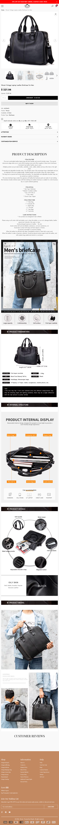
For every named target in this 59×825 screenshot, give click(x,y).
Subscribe (51, 807)
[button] (52, 6)
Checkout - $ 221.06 (33, 98)
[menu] (2, 6)
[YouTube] (10, 812)
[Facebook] (2, 812)
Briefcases (11, 115)
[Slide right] (55, 40)
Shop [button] (3, 759)
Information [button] (25, 759)
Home (2, 10)
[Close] (57, 2)
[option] (29, 40)
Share (55, 14)
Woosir (7, 111)
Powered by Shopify (29, 819)
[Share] (55, 14)
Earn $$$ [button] (5, 787)
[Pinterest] (6, 812)
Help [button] (42, 759)
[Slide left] (3, 40)
